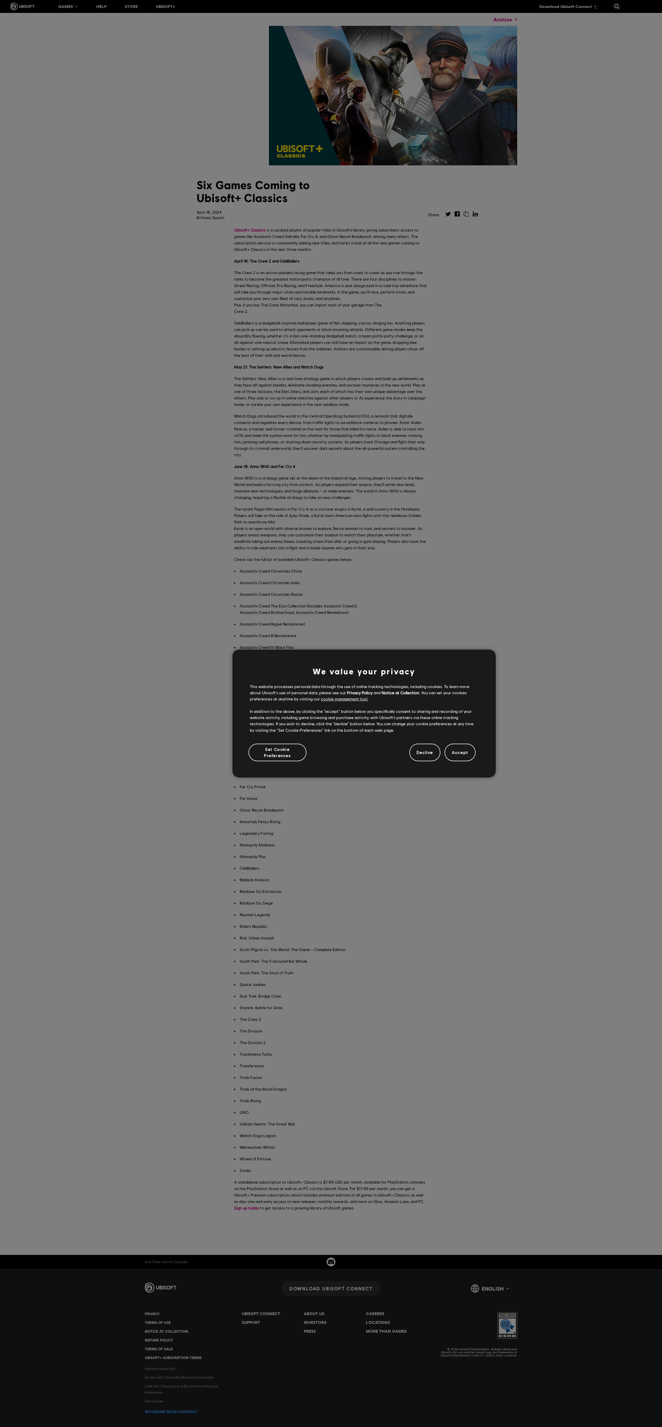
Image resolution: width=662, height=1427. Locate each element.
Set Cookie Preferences (277, 752)
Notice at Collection (400, 692)
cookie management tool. (344, 698)
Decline (425, 752)
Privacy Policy (360, 692)
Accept (460, 752)
